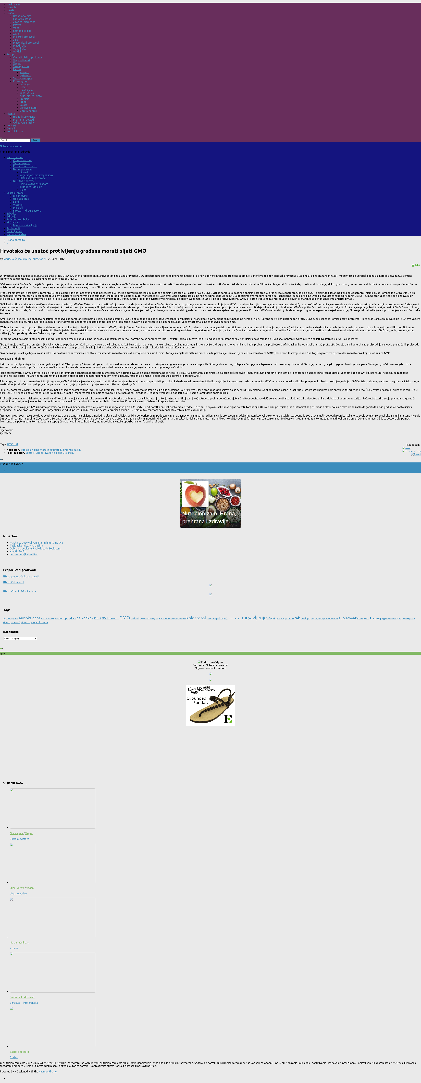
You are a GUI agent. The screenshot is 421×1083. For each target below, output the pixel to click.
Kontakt (11, 125)
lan (221, 618)
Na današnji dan (16, 234)
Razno (17, 69)
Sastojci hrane (15, 192)
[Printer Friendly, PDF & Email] (415, 265)
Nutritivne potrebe (24, 180)
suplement (348, 618)
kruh (209, 618)
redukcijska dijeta (319, 619)
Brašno (14, 1057)
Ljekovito (25, 75)
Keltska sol (13, 582)
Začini (16, 33)
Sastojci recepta (22, 78)
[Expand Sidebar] (1, 459)
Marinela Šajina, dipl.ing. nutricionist (24, 258)
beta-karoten (48, 619)
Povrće (17, 24)
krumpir (215, 619)
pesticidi (280, 618)
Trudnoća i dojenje (31, 186)
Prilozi (23, 101)
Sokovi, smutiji (28, 107)
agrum (15, 619)
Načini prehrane (22, 169)
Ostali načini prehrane (33, 178)
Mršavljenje (13, 222)
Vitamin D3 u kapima (19, 591)
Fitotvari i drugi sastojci (27, 210)
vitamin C (15, 622)
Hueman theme (48, 1071)
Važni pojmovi (21, 163)
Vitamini (18, 204)
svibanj (360, 619)
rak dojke (305, 618)
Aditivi (17, 51)
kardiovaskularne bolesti (173, 618)
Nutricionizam (15, 157)
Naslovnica (13, 4)
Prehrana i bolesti (23, 119)
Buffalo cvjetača (19, 838)
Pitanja (11, 113)
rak (297, 618)
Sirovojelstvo (21, 66)
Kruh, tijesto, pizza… (32, 95)
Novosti (11, 7)
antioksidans (29, 618)
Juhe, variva (27, 92)
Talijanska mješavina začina (26, 545)
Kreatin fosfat (18, 551)
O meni (11, 128)
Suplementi (13, 228)
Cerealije (25, 84)
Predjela (24, 98)
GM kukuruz (110, 618)
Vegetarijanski (21, 60)
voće (33, 622)
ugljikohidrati (388, 619)
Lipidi (16, 201)
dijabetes (69, 618)
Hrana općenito (22, 15)
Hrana (10, 13)
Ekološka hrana (22, 18)
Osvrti (10, 10)
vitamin (6, 622)
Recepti (11, 54)
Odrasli (24, 172)
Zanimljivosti (14, 231)
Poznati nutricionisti (25, 166)
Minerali (18, 207)
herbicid (135, 618)
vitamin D (25, 622)
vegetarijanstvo (408, 619)
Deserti (24, 87)
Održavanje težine (24, 122)
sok (336, 618)
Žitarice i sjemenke (24, 21)
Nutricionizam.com (11, 146)
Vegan (17, 63)
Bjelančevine (20, 195)
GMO (10, 444)
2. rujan (14, 948)
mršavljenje (254, 617)
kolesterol (196, 617)
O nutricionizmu (22, 160)
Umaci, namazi (28, 110)
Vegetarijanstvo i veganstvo (36, 175)
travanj (375, 618)
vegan (397, 618)
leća (226, 618)
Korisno (24, 72)
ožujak (271, 618)
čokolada (42, 622)
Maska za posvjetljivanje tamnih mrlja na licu (36, 542)
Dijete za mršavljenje (25, 225)
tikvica (366, 619)
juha (156, 619)
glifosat (96, 618)
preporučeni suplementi (21, 576)
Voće (16, 27)
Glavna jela (26, 90)
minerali (235, 618)
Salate (23, 104)
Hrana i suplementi (24, 116)
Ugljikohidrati (21, 198)
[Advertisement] (210, 752)
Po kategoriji (20, 81)
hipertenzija (144, 619)
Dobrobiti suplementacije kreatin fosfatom (35, 548)
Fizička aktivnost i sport (34, 183)
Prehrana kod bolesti (19, 219)
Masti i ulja (19, 45)
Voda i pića (19, 48)
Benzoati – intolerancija (24, 1002)
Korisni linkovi (15, 131)
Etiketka (11, 213)
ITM (152, 619)
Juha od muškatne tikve (24, 554)
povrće (289, 618)
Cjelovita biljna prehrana (27, 57)
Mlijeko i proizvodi (24, 36)
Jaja (15, 39)
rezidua (330, 619)
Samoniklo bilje (22, 30)
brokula (58, 619)
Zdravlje (11, 216)
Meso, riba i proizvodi (26, 42)
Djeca (23, 189)
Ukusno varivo (18, 893)
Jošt (15, 444)
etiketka (83, 618)
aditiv (9, 619)
